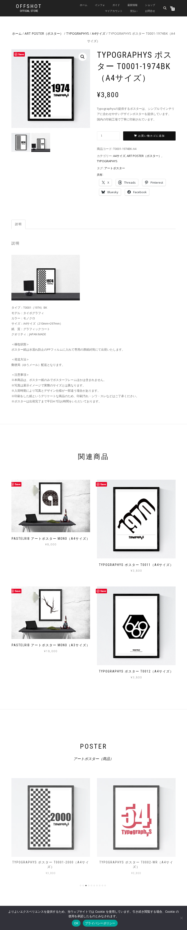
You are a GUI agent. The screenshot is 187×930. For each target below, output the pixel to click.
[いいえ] (181, 918)
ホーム (83, 5)
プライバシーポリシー (100, 923)
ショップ (150, 5)
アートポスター (114, 168)
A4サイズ (98, 33)
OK (76, 923)
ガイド (116, 5)
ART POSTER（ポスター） (44, 33)
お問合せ (150, 11)
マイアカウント (113, 11)
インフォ (100, 5)
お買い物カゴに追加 (151, 135)
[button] (82, 57)
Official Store (29, 11)
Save (21, 54)
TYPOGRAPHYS (77, 33)
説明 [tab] (18, 224)
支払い (134, 11)
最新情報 (132, 5)
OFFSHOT (29, 6)
